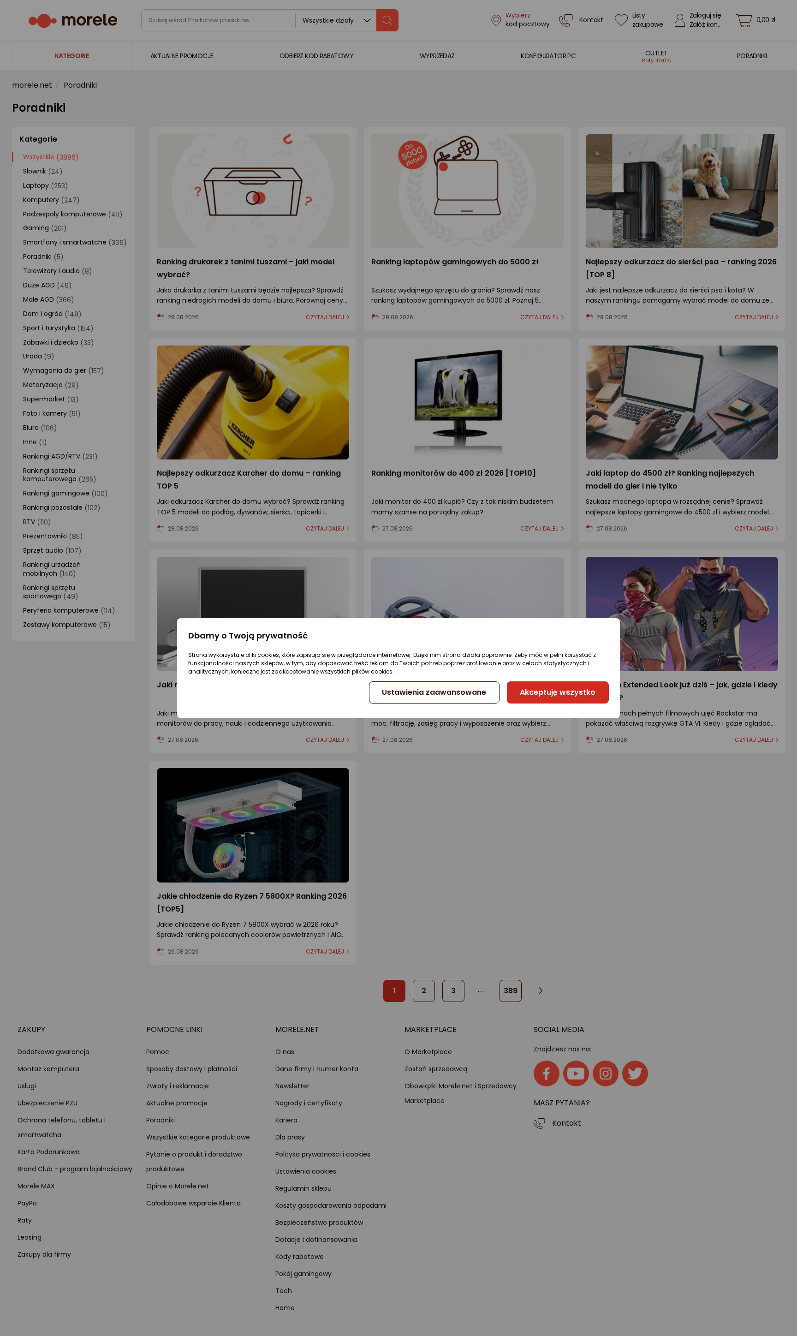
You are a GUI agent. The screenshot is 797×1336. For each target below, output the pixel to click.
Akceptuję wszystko (557, 692)
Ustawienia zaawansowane (434, 692)
